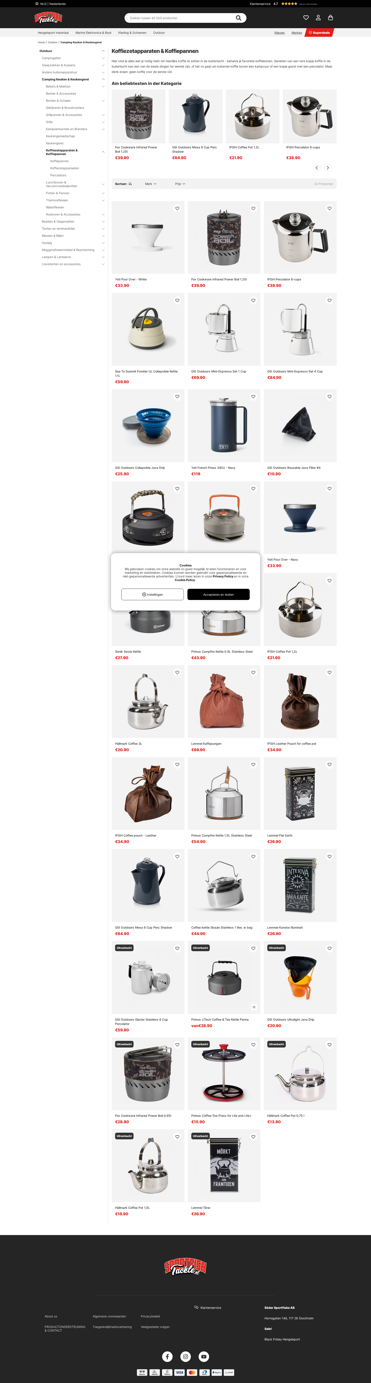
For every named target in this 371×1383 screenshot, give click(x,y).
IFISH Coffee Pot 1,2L (244, 147)
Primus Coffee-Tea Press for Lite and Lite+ (221, 1115)
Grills (49, 122)
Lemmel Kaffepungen (206, 743)
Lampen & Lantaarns (56, 257)
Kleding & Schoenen (132, 32)
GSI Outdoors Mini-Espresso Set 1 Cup (218, 371)
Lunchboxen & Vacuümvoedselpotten (61, 184)
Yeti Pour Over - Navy (282, 559)
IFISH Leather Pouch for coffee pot (291, 743)
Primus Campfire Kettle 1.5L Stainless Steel (221, 835)
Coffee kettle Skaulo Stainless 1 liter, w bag (221, 927)
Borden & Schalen (58, 100)
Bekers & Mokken (58, 86)
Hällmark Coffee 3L (128, 743)
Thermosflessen (57, 200)
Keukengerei (54, 143)
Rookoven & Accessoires (63, 214)
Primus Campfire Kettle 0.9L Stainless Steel (221, 651)
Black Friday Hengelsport (282, 1339)
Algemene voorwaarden (109, 1316)
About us (51, 1316)
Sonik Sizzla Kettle (128, 651)
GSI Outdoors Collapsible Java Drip (140, 467)
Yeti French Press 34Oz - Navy (213, 467)
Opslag (47, 243)
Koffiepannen (59, 161)
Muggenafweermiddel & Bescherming (68, 250)
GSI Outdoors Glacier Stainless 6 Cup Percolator (141, 1022)
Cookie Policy (185, 580)
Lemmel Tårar (200, 1207)
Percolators (58, 175)
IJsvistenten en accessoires (61, 264)
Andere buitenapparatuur (59, 72)
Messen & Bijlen (53, 235)
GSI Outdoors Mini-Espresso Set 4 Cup (295, 371)
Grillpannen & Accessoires (64, 115)
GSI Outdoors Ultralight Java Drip (290, 1019)
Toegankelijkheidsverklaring (112, 1327)
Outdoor (159, 32)
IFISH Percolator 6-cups (303, 147)
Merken (297, 32)
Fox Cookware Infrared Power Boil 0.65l (143, 1115)
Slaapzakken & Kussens (58, 65)
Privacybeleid (150, 1316)
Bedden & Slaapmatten (58, 221)
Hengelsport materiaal (53, 32)
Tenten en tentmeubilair (58, 228)
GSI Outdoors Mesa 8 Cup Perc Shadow (194, 149)
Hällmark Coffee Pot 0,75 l (285, 1115)
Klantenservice (260, 4)
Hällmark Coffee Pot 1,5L (132, 1207)
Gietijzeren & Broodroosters (65, 107)
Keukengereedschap (60, 136)
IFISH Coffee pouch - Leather (135, 835)
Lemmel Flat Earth (279, 835)
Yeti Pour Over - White (131, 279)
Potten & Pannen (57, 193)
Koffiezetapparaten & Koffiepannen (62, 152)
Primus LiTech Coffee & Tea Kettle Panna (220, 1019)
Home (41, 42)
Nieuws (279, 32)
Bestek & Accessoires (61, 93)
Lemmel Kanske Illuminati (285, 927)
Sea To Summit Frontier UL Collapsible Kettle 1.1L (146, 373)
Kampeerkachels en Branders (66, 129)
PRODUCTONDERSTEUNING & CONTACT (65, 1328)
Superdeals (321, 32)
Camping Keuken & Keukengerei (81, 42)
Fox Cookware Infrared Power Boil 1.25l (136, 149)
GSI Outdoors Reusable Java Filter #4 (294, 467)
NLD (53, 4)
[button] (304, 3)
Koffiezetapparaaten (64, 168)
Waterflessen (55, 207)
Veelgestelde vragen (155, 1327)
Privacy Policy (223, 576)
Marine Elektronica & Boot (93, 32)
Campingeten (51, 58)
